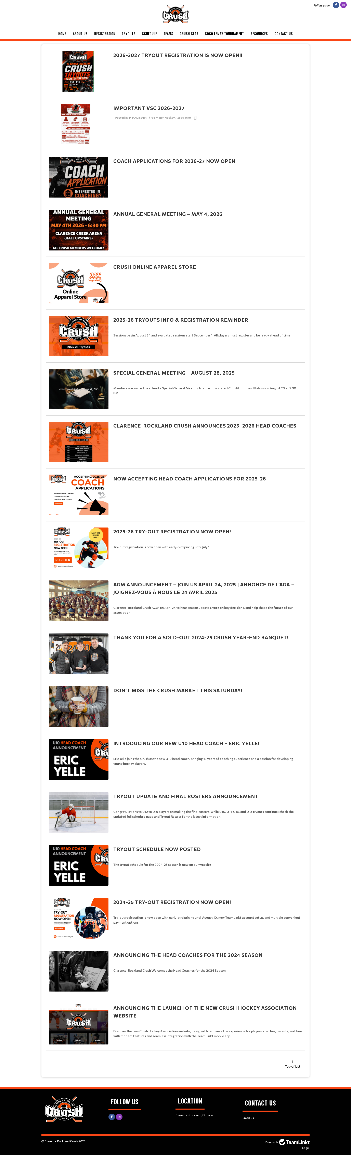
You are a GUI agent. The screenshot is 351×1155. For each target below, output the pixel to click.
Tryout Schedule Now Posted (157, 849)
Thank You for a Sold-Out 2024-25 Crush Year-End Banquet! (200, 637)
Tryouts (128, 33)
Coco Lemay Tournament (224, 33)
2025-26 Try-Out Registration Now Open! (172, 531)
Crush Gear (189, 33)
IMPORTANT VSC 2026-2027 (149, 108)
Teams (168, 33)
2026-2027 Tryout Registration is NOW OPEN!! (177, 55)
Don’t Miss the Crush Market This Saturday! (177, 690)
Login (306, 1148)
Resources (259, 33)
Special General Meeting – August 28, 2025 (174, 373)
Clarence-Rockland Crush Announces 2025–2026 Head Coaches (204, 426)
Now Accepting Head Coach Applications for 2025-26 (189, 478)
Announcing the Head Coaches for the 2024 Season (188, 955)
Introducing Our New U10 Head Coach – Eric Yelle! (186, 743)
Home (62, 33)
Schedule (149, 33)
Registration (104, 33)
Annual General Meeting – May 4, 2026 (168, 214)
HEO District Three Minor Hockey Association (160, 117)
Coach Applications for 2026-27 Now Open (174, 161)
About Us (80, 33)
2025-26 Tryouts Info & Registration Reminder (180, 320)
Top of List (292, 1066)
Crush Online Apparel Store (154, 267)
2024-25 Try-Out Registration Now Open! (172, 902)
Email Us (248, 1118)
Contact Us (283, 33)
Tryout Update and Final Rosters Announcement (185, 796)
